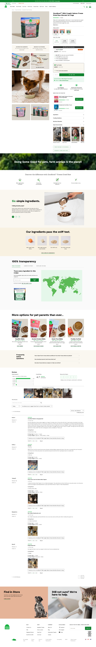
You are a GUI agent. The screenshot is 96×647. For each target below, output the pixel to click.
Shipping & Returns (30, 632)
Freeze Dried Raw (18, 9)
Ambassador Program (52, 632)
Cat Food (39, 634)
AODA (66, 639)
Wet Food (42, 6)
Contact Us (28, 627)
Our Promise (76, 3)
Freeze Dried (35, 6)
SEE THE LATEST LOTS (27, 283)
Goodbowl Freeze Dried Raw (27, 9)
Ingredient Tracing (40, 627)
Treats (46, 6)
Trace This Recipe (16, 265)
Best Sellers (12, 6)
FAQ (27, 629)
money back (21, 49)
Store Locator (40, 629)
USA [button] (83, 3)
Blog (49, 629)
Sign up (88, 628)
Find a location (88, 3)
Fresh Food (21, 3)
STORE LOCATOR (7, 598)
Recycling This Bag (41, 265)
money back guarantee (63, 58)
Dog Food (39, 632)
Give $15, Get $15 (29, 634)
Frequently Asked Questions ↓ (61, 150)
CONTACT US (54, 597)
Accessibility (59, 639)
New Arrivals (18, 6)
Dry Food (24, 6)
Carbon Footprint (28, 265)
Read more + (55, 24)
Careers (49, 634)
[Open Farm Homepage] (6, 6)
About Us (50, 627)
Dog (9, 3)
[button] (84, 7)
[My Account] (87, 7)
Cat (15, 3)
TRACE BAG (34, 280)
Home (13, 9)
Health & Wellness (52, 6)
